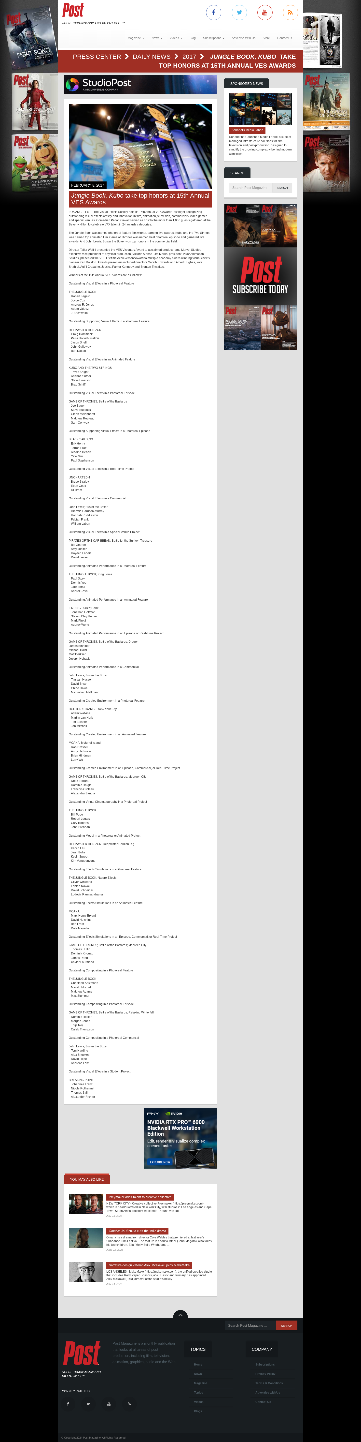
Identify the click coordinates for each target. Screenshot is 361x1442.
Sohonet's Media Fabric (247, 130)
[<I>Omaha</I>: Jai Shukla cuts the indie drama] (86, 1238)
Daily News (152, 56)
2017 (190, 56)
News (198, 1374)
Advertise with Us (267, 1392)
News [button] (156, 38)
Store (266, 38)
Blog (193, 38)
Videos (199, 1402)
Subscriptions (265, 1364)
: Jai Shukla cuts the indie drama (137, 1231)
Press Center (98, 56)
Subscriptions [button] (212, 38)
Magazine (200, 1383)
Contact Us (284, 38)
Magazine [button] (135, 38)
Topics (198, 1392)
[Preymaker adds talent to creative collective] (86, 1204)
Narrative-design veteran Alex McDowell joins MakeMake (149, 1265)
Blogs (198, 1411)
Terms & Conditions (269, 1383)
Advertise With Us (243, 38)
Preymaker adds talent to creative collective (140, 1197)
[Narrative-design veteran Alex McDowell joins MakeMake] (86, 1272)
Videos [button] (175, 38)
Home (198, 1364)
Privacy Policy (265, 1374)
